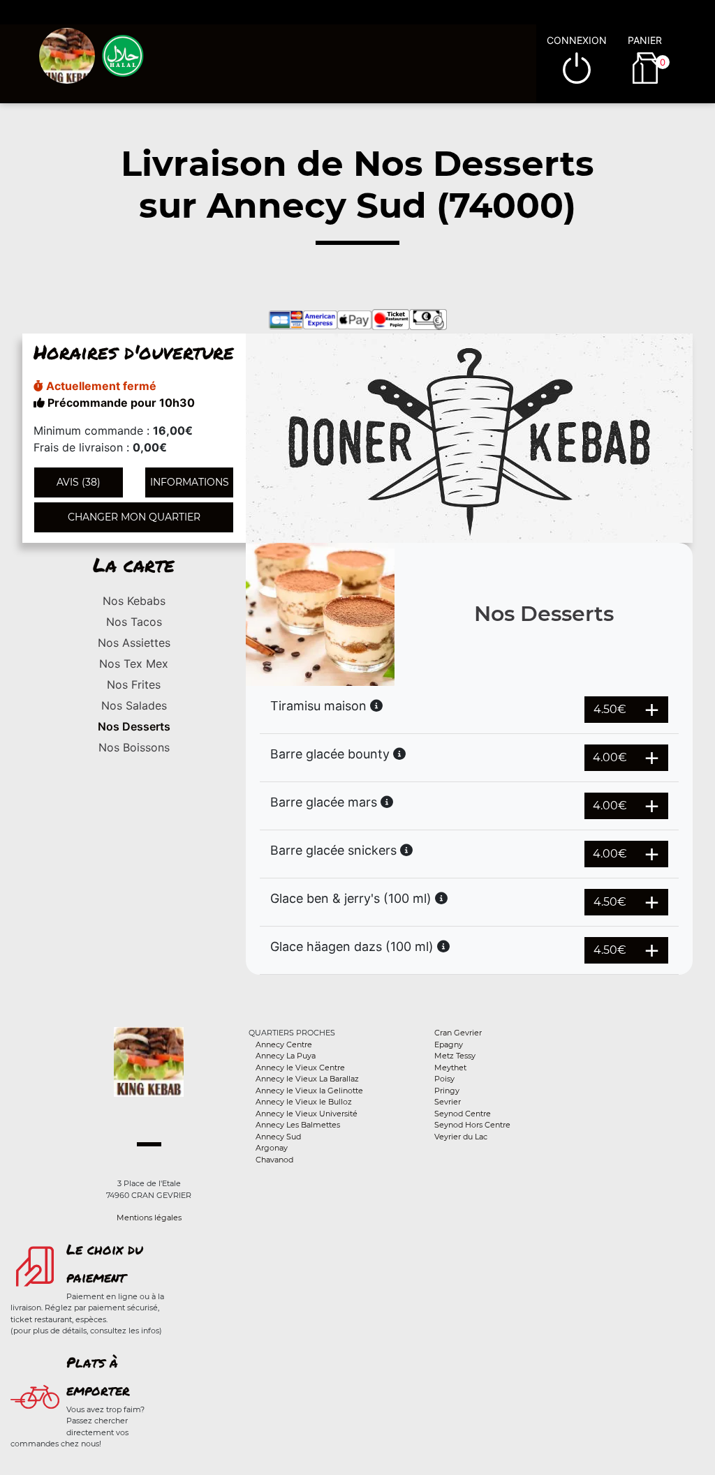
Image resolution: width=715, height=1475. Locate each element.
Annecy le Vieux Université (307, 1113)
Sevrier (447, 1102)
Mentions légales (149, 1217)
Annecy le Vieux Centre (300, 1067)
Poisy (444, 1079)
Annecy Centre (284, 1044)
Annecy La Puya (286, 1056)
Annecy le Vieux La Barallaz (307, 1079)
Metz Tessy (455, 1056)
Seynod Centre (462, 1113)
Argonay (272, 1148)
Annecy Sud (278, 1136)
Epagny (448, 1044)
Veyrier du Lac (460, 1136)
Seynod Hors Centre (472, 1125)
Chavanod (274, 1160)
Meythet (450, 1067)
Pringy (446, 1090)
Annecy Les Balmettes (298, 1125)
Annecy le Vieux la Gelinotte (309, 1090)
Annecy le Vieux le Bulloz (304, 1102)
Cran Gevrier (458, 1033)
